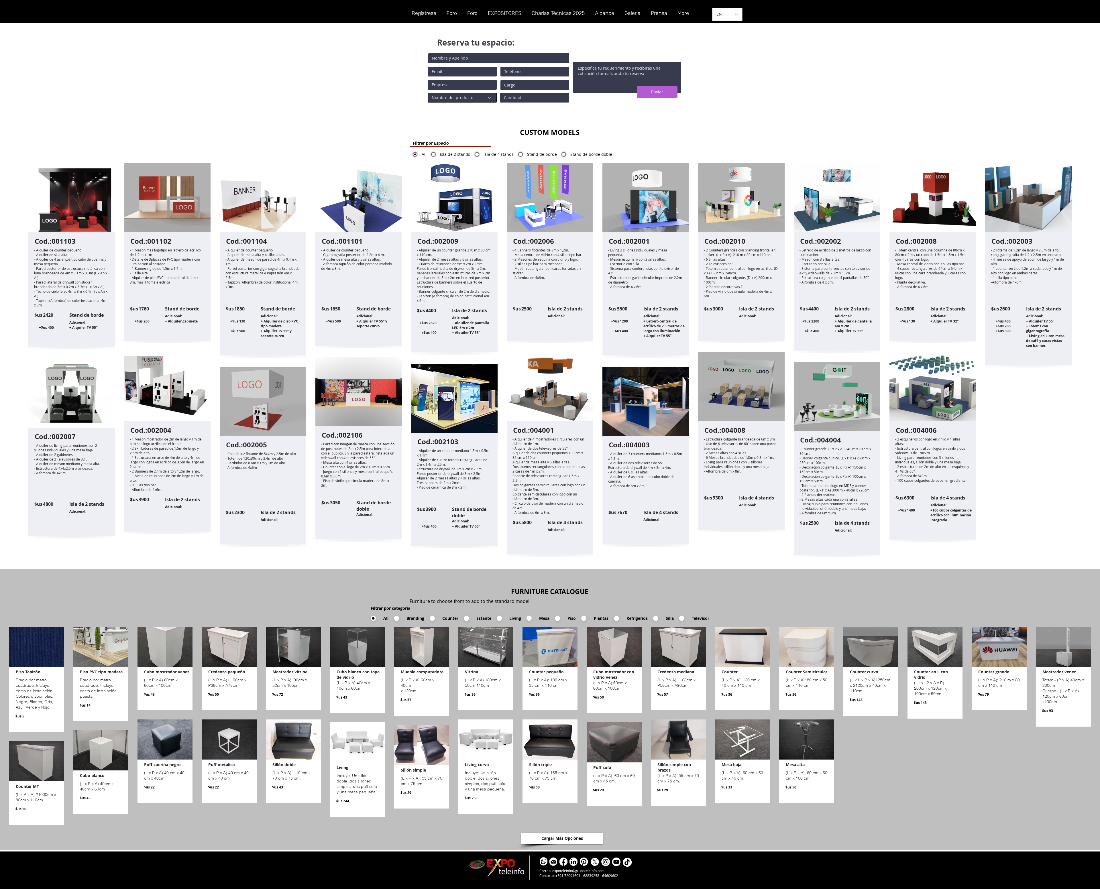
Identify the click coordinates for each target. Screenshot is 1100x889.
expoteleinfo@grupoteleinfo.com (578, 870)
